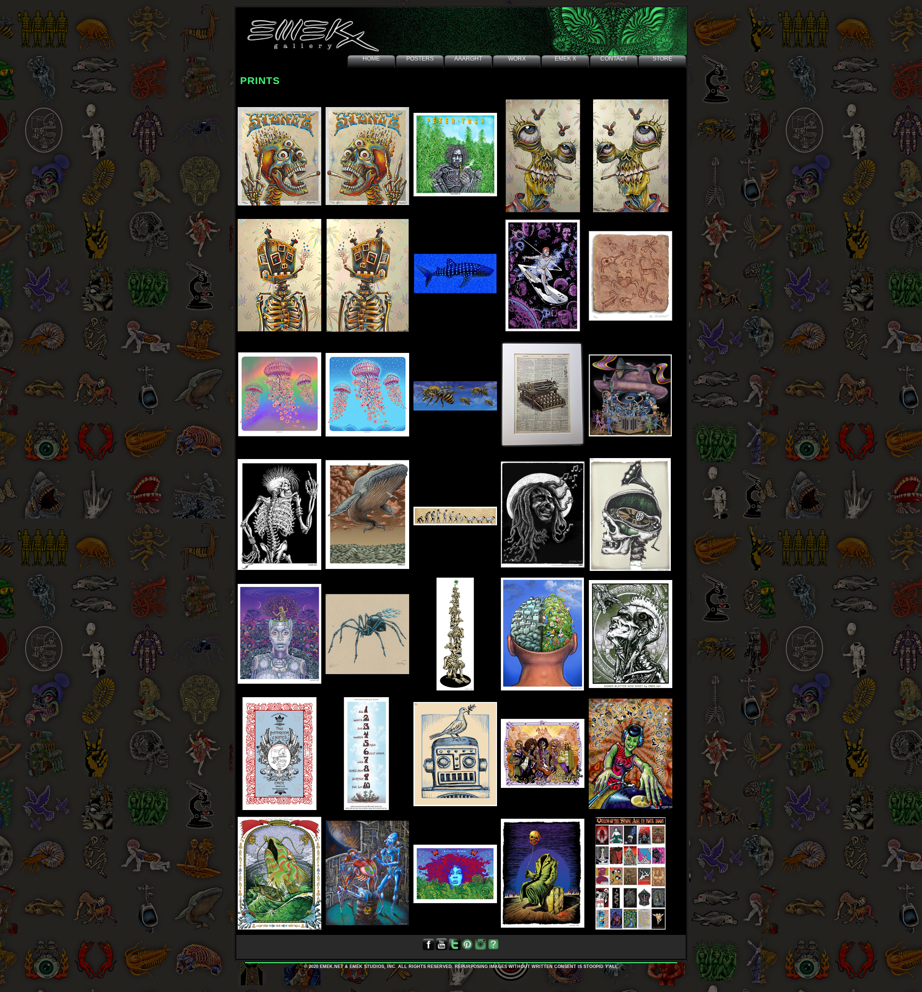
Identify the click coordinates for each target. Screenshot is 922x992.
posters (420, 58)
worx (517, 58)
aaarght (468, 58)
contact (614, 58)
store (662, 58)
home (371, 58)
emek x (565, 58)
